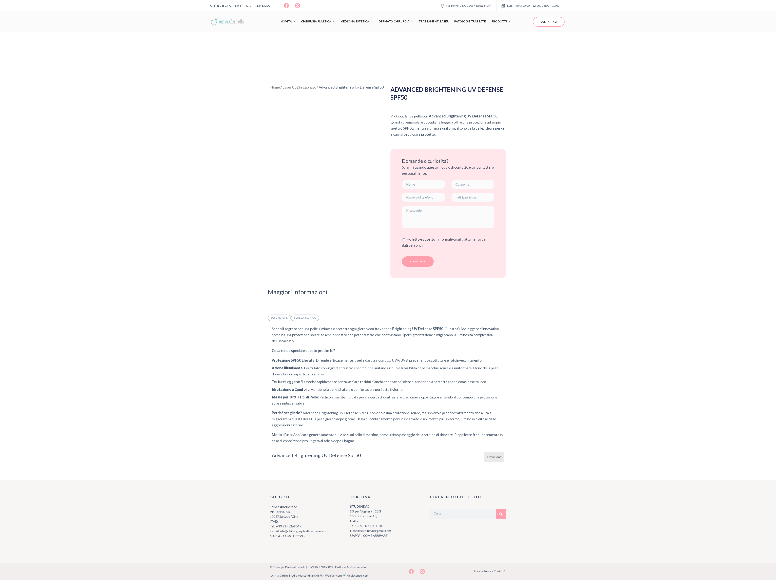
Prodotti (499, 21)
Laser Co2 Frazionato (299, 87)
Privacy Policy (482, 571)
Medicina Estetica (355, 21)
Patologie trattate (470, 21)
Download (494, 457)
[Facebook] (286, 6)
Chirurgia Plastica (316, 21)
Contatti (499, 571)
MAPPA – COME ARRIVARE (288, 536)
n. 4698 (318, 575)
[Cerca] (501, 514)
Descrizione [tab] (279, 317)
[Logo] (228, 22)
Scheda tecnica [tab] (305, 317)
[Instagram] (297, 6)
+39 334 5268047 (288, 526)
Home (275, 87)
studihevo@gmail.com (375, 530)
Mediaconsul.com (357, 575)
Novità (286, 21)
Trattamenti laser (434, 21)
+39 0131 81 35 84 (369, 526)
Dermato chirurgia (394, 21)
